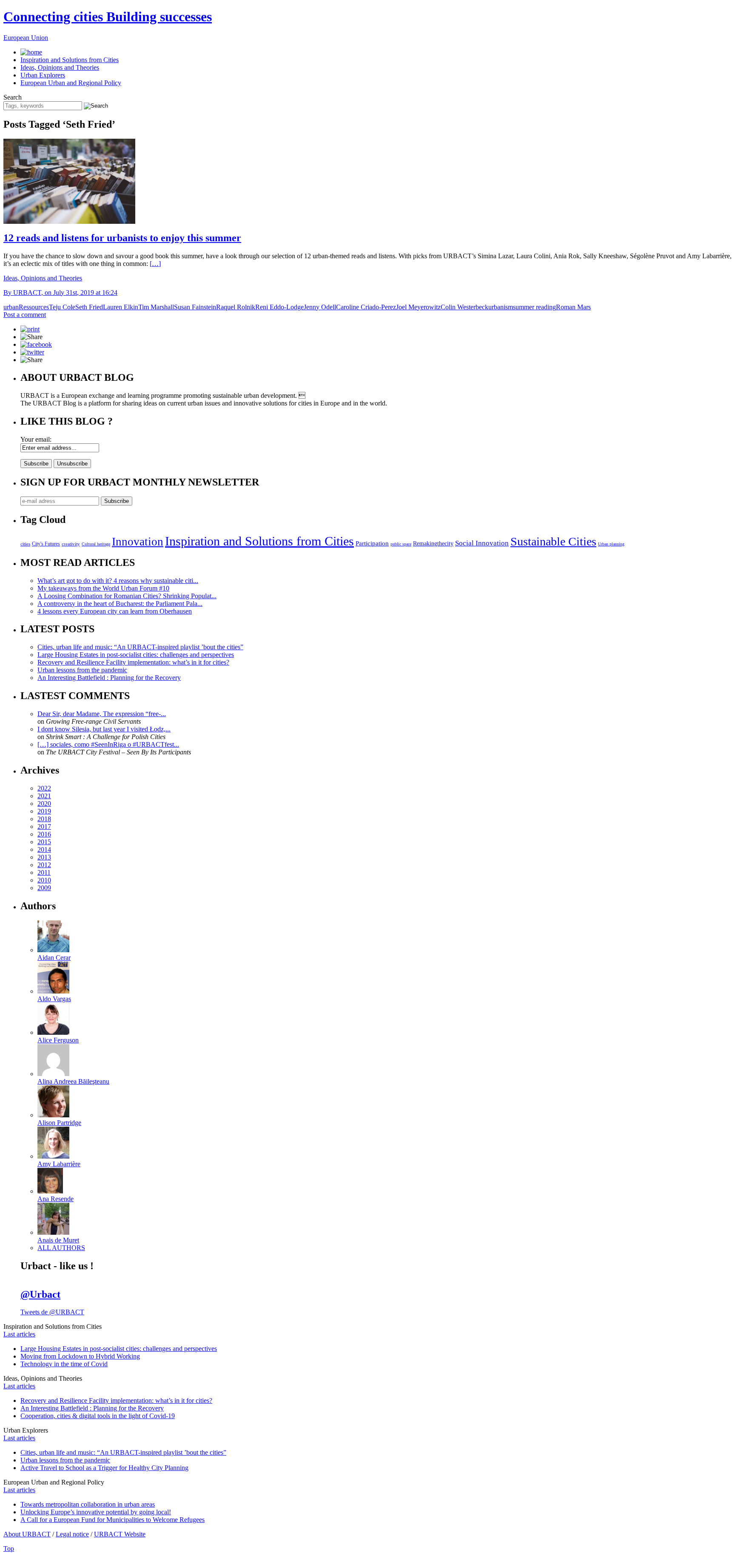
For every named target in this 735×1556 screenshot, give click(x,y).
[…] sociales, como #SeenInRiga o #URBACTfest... (108, 744)
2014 (44, 849)
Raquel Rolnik (235, 307)
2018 (44, 818)
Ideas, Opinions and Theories (59, 67)
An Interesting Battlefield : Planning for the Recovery (109, 677)
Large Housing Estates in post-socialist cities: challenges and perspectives (135, 654)
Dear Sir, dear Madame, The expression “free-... (101, 713)
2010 (44, 880)
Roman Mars (573, 307)
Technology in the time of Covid (64, 1364)
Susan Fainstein (195, 307)
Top (8, 1548)
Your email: (35, 439)
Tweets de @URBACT (52, 1312)
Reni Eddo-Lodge (279, 307)
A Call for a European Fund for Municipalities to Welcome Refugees (112, 1519)
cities (25, 543)
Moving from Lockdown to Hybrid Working (80, 1356)
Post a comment (24, 314)
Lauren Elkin (120, 307)
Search (12, 97)
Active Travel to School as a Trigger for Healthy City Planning (104, 1467)
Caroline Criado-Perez (366, 307)
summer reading (534, 307)
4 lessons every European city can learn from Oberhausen (114, 611)
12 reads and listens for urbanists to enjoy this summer (122, 237)
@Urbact (40, 1294)
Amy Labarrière (58, 1164)
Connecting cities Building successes (107, 16)
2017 (44, 826)
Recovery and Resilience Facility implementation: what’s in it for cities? (133, 662)
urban (11, 307)
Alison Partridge (59, 1122)
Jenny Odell (320, 307)
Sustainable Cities (553, 541)
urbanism (500, 307)
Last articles (19, 1334)
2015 (44, 841)
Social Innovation (482, 543)
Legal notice (72, 1534)
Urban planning (611, 544)
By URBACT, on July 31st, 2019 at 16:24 (60, 292)
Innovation (137, 541)
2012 (44, 864)
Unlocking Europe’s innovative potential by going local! (95, 1512)
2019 (44, 811)
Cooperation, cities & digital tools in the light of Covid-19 (97, 1415)
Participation (372, 543)
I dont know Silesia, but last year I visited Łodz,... (104, 729)
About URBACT (27, 1534)
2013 (44, 857)
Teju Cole (62, 307)
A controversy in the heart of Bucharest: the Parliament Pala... (119, 603)
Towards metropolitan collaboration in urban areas (87, 1504)
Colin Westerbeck (464, 307)
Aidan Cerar (54, 957)
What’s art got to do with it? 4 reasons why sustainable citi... (117, 580)
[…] (155, 263)
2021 (44, 795)
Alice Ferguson (58, 1040)
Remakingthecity (433, 543)
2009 (44, 887)
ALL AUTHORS (61, 1247)
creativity (71, 543)
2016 (44, 834)
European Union (25, 37)
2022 (44, 788)
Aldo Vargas (54, 998)
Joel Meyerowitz (418, 307)
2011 (44, 872)
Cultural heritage (96, 544)
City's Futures (46, 544)
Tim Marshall (156, 307)
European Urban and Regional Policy (70, 82)
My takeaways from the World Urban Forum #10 (103, 588)
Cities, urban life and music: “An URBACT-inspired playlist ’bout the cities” (140, 647)
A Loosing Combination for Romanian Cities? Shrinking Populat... (127, 596)
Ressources (34, 307)
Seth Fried (89, 307)
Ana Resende (55, 1198)
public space (400, 544)
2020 (44, 803)
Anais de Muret (58, 1240)
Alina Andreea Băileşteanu (73, 1081)
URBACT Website (119, 1534)
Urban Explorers (42, 75)
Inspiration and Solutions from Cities (69, 59)
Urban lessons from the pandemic (82, 670)
